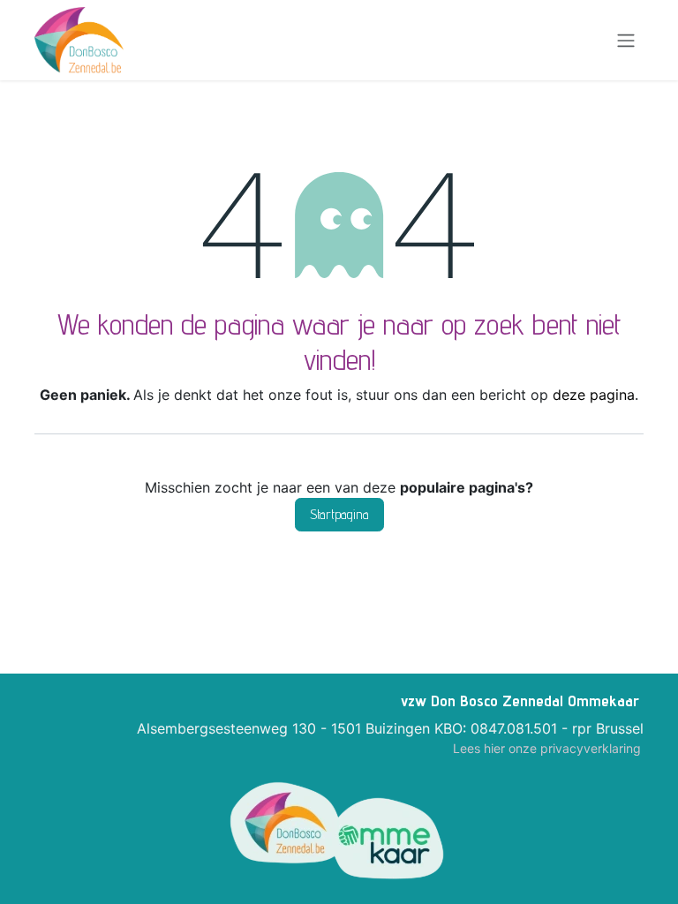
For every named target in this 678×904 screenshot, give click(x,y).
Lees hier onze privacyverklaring (547, 748)
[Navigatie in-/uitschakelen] (626, 40)
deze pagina (594, 394)
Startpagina (339, 514)
